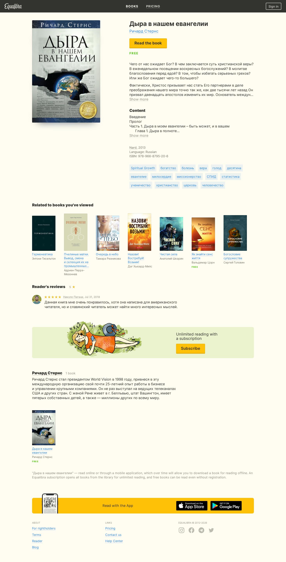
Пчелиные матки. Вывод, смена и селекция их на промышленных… (76, 260)
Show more (138, 99)
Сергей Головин (234, 262)
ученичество (141, 185)
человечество (213, 185)
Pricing (110, 528)
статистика (231, 176)
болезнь (188, 168)
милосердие (161, 176)
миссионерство (189, 176)
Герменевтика (42, 254)
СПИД (211, 176)
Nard (133, 147)
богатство (168, 168)
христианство (167, 185)
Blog (35, 547)
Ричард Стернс (143, 31)
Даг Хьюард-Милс (140, 266)
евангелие (139, 176)
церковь (190, 185)
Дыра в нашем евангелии (42, 450)
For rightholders (43, 528)
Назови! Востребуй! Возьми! (136, 258)
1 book (53, 373)
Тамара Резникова (108, 258)
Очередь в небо (107, 254)
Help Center (114, 541)
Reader (37, 541)
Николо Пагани (73, 297)
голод (216, 168)
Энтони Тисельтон (44, 258)
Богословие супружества (233, 256)
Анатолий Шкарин (171, 258)
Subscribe (190, 348)
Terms (36, 535)
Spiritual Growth (143, 168)
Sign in (273, 6)
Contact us (113, 535)
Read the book (148, 43)
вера (203, 168)
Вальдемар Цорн (203, 262)
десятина (234, 168)
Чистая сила (168, 254)
